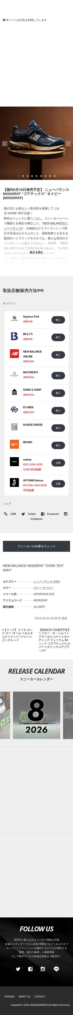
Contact (39, 996)
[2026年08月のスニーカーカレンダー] (36, 715)
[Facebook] (30, 969)
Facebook (53, 514)
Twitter (32, 514)
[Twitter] (18, 969)
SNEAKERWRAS (39, 1005)
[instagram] (42, 969)
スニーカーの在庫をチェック (36, 546)
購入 (58, 319)
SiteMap (9, 996)
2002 (57, 581)
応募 (58, 462)
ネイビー (48, 587)
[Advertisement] (36, 64)
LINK (12, 514)
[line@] (55, 969)
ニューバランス (43, 581)
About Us (24, 996)
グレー (38, 587)
